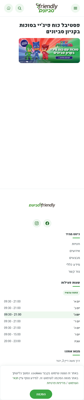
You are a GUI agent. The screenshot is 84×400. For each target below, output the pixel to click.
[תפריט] (75, 8)
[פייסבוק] (47, 223)
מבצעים (74, 257)
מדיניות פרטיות (56, 383)
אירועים (75, 250)
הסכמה (41, 394)
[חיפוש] (19, 8)
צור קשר (74, 271)
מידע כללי (73, 264)
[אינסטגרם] (37, 223)
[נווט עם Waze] (8, 8)
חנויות (76, 244)
